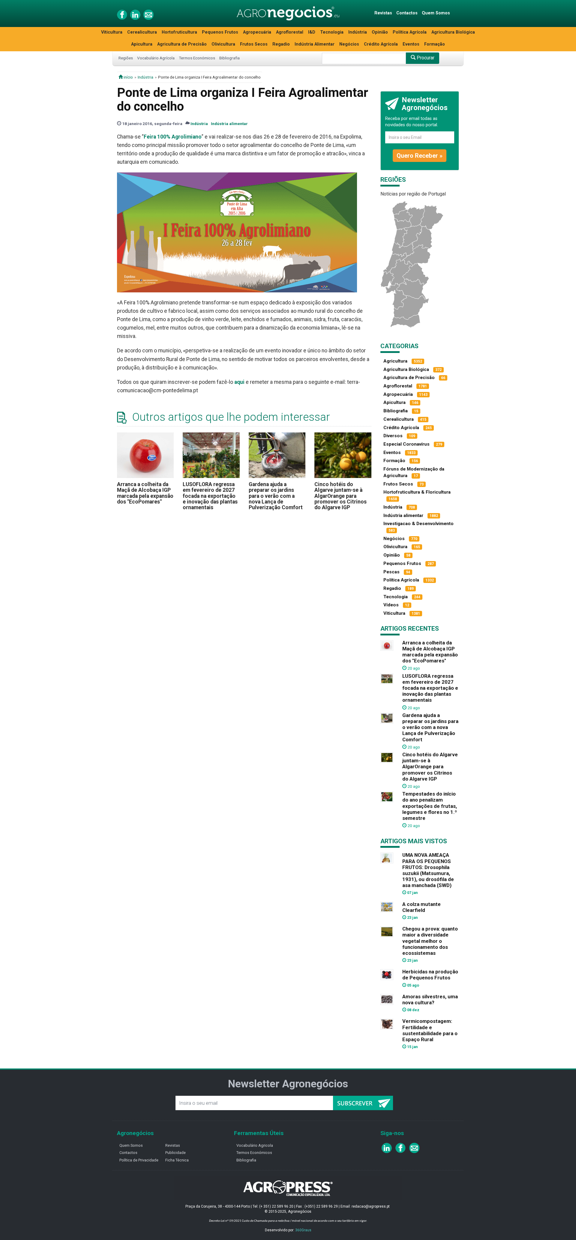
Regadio (281, 44)
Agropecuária (257, 32)
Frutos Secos (254, 44)
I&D (311, 32)
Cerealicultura (142, 32)
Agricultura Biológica (453, 32)
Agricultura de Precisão (182, 44)
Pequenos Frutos (220, 32)
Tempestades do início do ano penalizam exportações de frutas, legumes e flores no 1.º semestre (429, 806)
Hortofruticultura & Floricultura (417, 492)
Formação (434, 44)
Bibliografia (229, 57)
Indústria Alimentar (314, 44)
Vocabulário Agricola (254, 1145)
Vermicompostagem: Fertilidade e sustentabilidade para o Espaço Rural (430, 1030)
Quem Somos (436, 13)
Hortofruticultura (179, 32)
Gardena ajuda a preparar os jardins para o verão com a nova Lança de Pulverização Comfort (276, 495)
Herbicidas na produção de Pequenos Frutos (430, 975)
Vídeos (391, 605)
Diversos (393, 435)
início (128, 77)
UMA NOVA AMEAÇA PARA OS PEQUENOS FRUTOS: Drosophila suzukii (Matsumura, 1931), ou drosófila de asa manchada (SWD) (428, 870)
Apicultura (141, 44)
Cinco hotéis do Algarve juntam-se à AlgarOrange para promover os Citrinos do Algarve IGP (340, 495)
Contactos (407, 13)
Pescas (391, 572)
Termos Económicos (197, 57)
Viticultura (111, 32)
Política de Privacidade (138, 1160)
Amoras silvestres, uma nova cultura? (430, 999)
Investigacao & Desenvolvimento (418, 523)
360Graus (303, 1230)
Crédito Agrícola (381, 44)
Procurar (425, 58)
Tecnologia (332, 32)
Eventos (411, 44)
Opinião (380, 32)
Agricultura (395, 361)
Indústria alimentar (229, 123)
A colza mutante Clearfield (421, 907)
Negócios (349, 44)
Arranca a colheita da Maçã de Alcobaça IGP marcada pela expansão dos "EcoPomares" (145, 493)
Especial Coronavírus (406, 444)
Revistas (383, 13)
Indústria (357, 32)
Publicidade (175, 1152)
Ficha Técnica (177, 1160)
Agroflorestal (289, 32)
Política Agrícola (410, 32)
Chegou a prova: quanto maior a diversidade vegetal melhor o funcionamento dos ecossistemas (430, 941)
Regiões (125, 57)
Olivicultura (223, 44)
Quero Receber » (419, 155)
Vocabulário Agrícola (156, 57)
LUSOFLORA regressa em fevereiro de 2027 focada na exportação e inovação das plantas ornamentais (210, 495)
